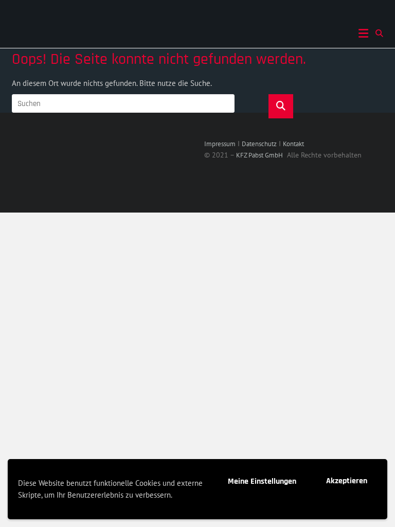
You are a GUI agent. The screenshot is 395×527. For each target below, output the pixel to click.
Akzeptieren (346, 481)
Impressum (220, 143)
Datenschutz (259, 143)
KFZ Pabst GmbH (259, 155)
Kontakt (293, 143)
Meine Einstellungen (262, 481)
